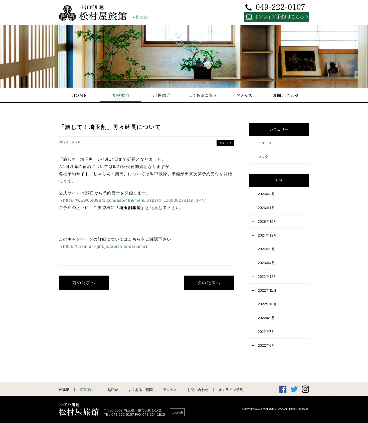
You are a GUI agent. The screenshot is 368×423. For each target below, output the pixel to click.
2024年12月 (267, 235)
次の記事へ (209, 283)
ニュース (265, 143)
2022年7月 (266, 332)
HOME (64, 390)
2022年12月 (267, 277)
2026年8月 (266, 194)
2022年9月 (266, 318)
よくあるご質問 (140, 390)
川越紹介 (111, 390)
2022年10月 (267, 304)
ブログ (263, 157)
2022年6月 (266, 345)
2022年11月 (267, 290)
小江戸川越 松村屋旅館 (95, 13)
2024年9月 (266, 249)
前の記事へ (83, 283)
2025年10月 (267, 222)
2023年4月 (266, 263)
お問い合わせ (197, 390)
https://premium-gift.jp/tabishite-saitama (104, 246)
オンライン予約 (231, 390)
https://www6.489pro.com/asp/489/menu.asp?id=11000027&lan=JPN (134, 200)
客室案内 (87, 390)
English (177, 412)
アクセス (170, 390)
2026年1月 (266, 208)
